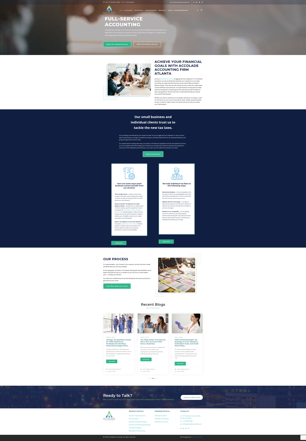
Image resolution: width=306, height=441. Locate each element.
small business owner (167, 79)
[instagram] (202, 2)
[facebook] (193, 2)
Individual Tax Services (161, 422)
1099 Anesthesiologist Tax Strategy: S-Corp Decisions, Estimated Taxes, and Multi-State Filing (187, 343)
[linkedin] (196, 2)
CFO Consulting (133, 419)
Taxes (114, 371)
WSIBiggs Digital (197, 437)
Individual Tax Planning (162, 419)
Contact (170, 10)
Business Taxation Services (137, 416)
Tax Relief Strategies (135, 428)
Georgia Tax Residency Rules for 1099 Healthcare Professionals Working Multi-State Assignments (118, 343)
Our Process (128, 10)
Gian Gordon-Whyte (114, 369)
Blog (110, 371)
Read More (111, 361)
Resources (162, 10)
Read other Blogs (153, 308)
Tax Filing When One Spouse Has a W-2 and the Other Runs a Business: (153, 342)
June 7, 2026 (144, 337)
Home (121, 10)
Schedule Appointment (181, 10)
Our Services (138, 10)
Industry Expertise (150, 10)
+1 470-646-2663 (129, 2)
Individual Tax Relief (161, 416)
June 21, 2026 (110, 337)
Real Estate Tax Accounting (137, 431)
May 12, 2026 (179, 337)
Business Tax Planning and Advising (139, 425)
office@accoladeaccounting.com (181, 2)
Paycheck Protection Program (138, 422)
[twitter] (199, 2)
